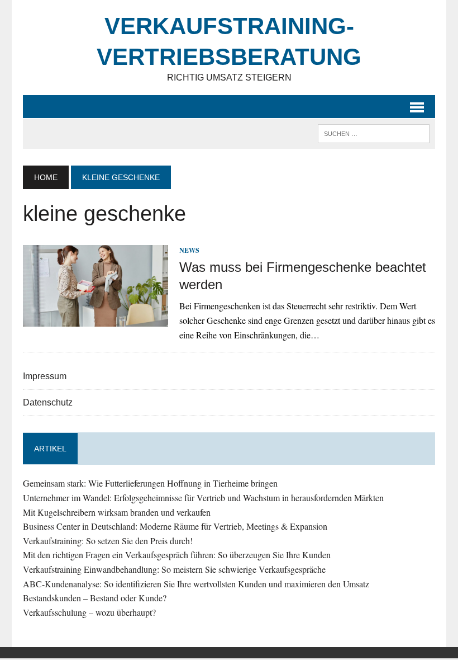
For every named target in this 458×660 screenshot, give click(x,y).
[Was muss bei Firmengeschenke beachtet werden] (95, 319)
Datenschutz (48, 402)
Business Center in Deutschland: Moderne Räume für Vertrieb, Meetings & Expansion (175, 526)
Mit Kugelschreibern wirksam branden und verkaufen (117, 512)
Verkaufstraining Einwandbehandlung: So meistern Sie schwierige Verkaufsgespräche (174, 569)
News (189, 250)
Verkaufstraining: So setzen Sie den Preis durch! (108, 540)
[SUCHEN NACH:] (374, 133)
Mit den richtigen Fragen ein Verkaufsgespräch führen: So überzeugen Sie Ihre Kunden (177, 554)
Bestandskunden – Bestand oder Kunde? (94, 598)
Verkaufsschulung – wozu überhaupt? (89, 612)
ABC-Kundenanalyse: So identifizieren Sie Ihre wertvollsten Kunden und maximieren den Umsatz (196, 584)
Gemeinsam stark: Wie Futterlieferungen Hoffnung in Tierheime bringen (150, 483)
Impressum (44, 376)
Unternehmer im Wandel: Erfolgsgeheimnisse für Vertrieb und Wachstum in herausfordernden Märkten (203, 497)
